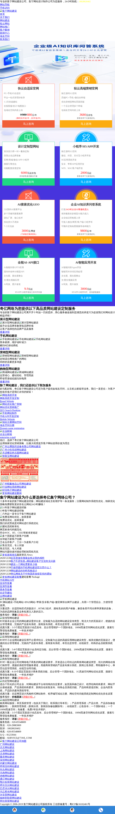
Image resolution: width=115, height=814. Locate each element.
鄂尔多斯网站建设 (9, 782)
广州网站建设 (7, 744)
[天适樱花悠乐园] (14, 452)
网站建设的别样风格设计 (24, 570)
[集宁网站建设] (8, 11)
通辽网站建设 (7, 779)
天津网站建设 (7, 753)
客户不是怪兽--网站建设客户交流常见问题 (33, 561)
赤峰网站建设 (7, 775)
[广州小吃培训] (13, 449)
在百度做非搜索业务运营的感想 (27, 558)
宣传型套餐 (6, 583)
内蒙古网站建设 (8, 763)
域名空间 (5, 36)
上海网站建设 (7, 750)
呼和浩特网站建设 (9, 766)
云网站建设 (6, 596)
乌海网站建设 (7, 772)
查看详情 (5, 332)
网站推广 (5, 26)
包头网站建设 (7, 769)
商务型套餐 (6, 589)
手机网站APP (7, 580)
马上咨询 (28, 123)
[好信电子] (11, 490)
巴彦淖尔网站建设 (9, 788)
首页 (2, 14)
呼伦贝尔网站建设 (9, 785)
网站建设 (5, 20)
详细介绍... (23, 615)
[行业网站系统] (13, 487)
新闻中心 (5, 33)
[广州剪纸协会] (19, 481)
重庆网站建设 (7, 757)
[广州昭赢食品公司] (15, 483)
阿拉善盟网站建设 (9, 801)
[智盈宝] (9, 456)
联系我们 (5, 39)
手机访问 (5, 7)
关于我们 (5, 17)
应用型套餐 (6, 586)
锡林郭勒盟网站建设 (11, 798)
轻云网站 (5, 23)
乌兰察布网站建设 (9, 791)
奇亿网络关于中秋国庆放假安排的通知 (31, 573)
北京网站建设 (7, 747)
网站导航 (5, 4)
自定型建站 (6, 592)
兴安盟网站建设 (8, 794)
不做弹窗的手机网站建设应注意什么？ (31, 567)
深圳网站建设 (7, 760)
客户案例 (5, 30)
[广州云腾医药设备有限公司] (20, 446)
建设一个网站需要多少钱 (24, 564)
